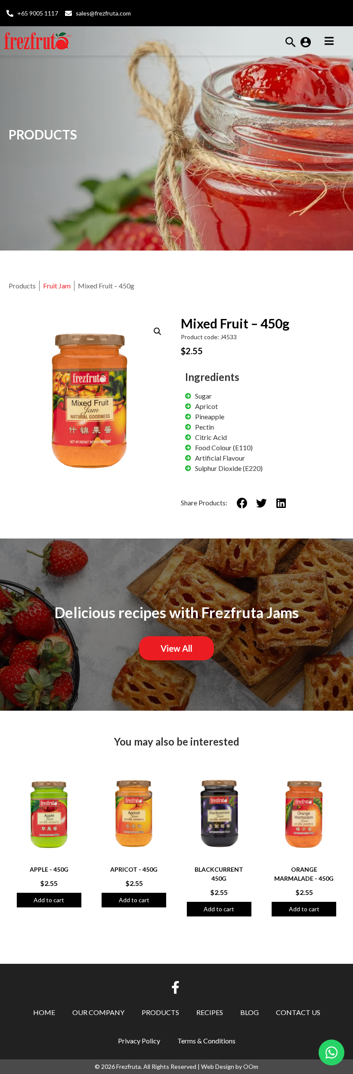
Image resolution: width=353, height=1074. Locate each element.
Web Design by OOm (229, 1066)
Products (160, 1012)
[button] (290, 44)
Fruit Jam (57, 286)
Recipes (209, 1012)
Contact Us (298, 1012)
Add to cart (49, 900)
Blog (249, 1012)
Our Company (98, 1012)
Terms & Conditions (206, 1041)
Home (44, 1012)
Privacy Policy (139, 1041)
